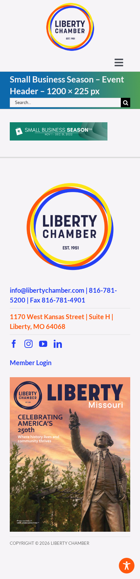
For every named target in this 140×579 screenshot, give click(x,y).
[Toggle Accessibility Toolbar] (126, 565)
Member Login (30, 362)
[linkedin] (58, 344)
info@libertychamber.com (47, 290)
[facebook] (14, 344)
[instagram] (28, 344)
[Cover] (70, 380)
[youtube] (43, 344)
